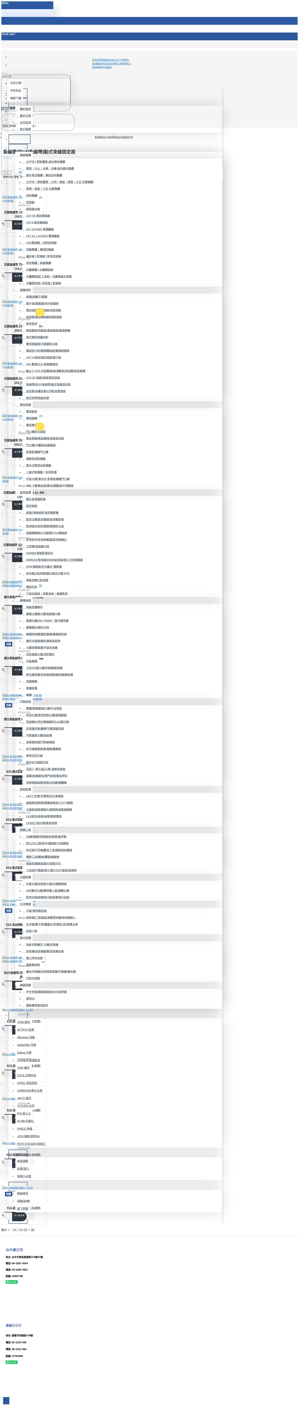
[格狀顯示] (3, 172)
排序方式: (8, 176)
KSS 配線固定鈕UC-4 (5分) (23, 1154)
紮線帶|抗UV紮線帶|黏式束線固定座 (114, 137)
